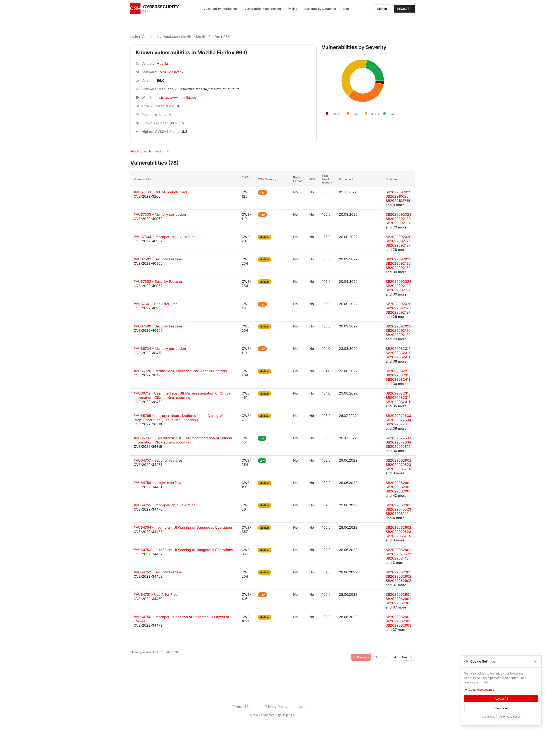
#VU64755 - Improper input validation (164, 505)
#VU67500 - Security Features (158, 326)
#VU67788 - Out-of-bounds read (160, 192)
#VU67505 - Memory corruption (160, 214)
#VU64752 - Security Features (158, 572)
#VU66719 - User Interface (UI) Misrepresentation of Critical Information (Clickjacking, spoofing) (182, 395)
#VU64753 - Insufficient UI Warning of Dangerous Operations (183, 550)
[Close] (535, 661)
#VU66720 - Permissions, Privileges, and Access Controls (180, 371)
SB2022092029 (398, 192)
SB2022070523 (398, 464)
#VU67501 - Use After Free (156, 304)
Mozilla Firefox (208, 36)
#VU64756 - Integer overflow (158, 483)
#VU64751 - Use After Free (156, 594)
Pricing (292, 8)
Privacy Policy (276, 707)
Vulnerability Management (262, 8)
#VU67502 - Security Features (158, 281)
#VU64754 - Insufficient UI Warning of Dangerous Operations (183, 527)
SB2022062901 (398, 483)
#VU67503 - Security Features (158, 259)
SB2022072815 (398, 424)
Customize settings (481, 689)
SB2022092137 (398, 223)
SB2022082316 (398, 353)
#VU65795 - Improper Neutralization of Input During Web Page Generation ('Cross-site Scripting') (180, 417)
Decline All (501, 708)
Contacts (306, 707)
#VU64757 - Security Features (158, 460)
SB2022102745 (398, 200)
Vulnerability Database (320, 8)
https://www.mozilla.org (177, 97)
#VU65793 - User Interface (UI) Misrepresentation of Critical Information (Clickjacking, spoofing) (183, 440)
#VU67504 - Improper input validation (164, 237)
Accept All (501, 698)
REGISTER (404, 8)
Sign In (382, 8)
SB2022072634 (398, 420)
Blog (346, 8)
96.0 (226, 36)
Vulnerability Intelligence (221, 8)
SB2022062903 (398, 491)
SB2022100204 (398, 196)
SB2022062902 (398, 460)
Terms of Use (242, 707)
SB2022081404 (398, 469)
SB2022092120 (398, 219)
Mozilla (187, 36)
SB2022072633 (398, 415)
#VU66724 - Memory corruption (160, 348)
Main (134, 36)
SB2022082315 (398, 348)
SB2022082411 (398, 357)
